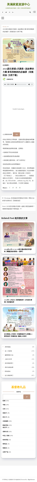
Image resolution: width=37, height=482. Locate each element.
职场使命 (8, 371)
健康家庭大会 (9, 355)
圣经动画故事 (9, 367)
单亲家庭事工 (9, 363)
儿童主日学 (8, 359)
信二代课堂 (8, 351)
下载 (16, 134)
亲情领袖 (8, 347)
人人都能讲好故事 (7, 134)
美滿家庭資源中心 (18, 4)
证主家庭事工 (6, 65)
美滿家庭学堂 (10, 79)
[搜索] (26, 396)
